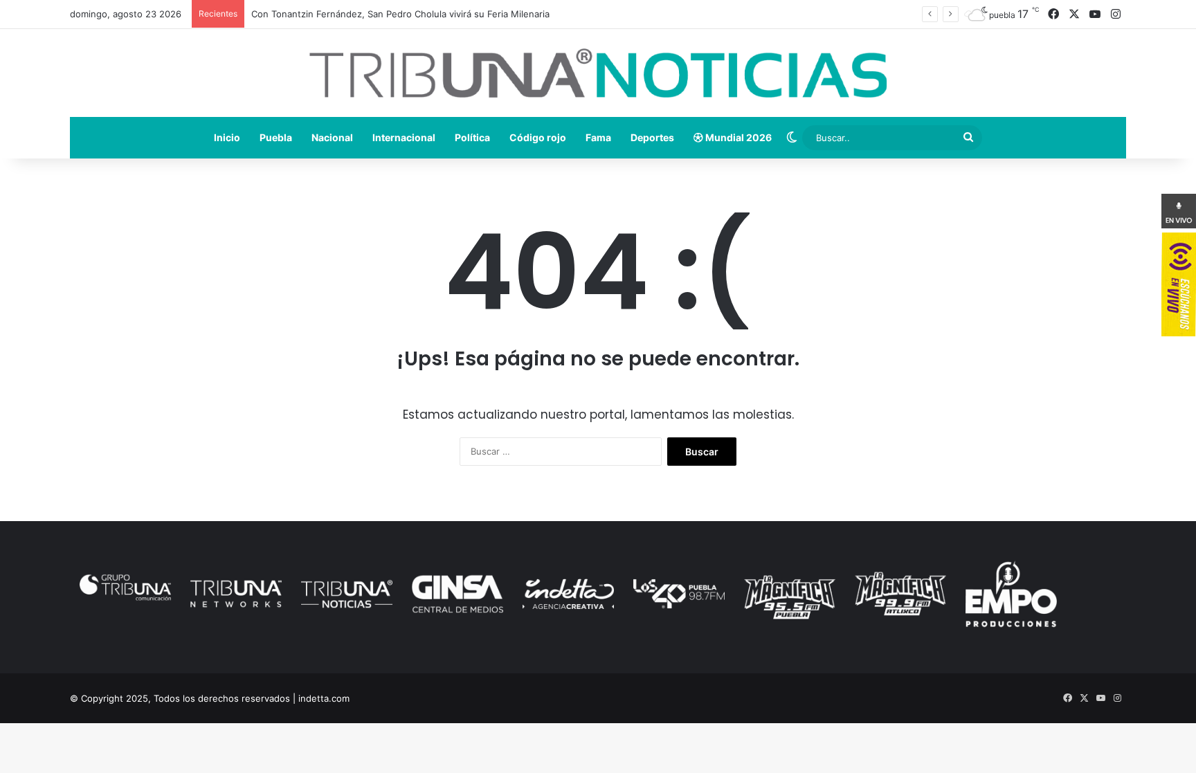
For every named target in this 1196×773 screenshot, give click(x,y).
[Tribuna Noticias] (597, 73)
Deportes (652, 137)
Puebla (276, 137)
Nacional (332, 137)
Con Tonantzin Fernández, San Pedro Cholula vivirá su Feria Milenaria (400, 13)
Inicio (227, 137)
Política (472, 137)
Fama (598, 137)
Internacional (403, 137)
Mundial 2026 (737, 137)
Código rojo (537, 137)
